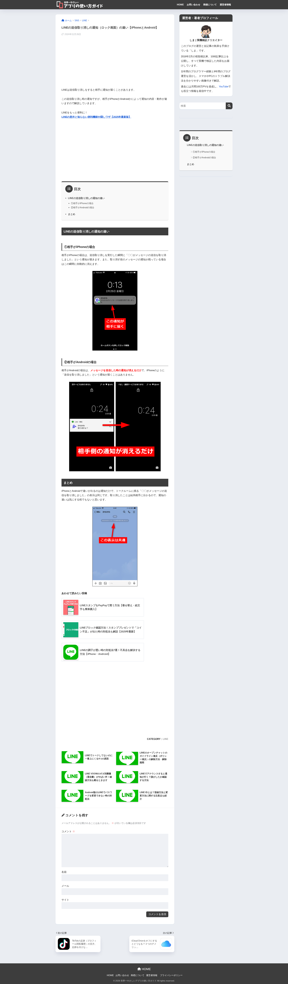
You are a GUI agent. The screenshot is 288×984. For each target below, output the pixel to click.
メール (65, 886)
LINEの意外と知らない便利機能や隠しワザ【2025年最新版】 (96, 117)
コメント (68, 831)
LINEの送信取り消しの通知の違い (86, 198)
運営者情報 (225, 4)
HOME (180, 4)
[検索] (229, 105)
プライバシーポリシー (171, 975)
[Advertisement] (115, 62)
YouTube (223, 86)
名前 (64, 872)
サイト (65, 899)
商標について (210, 4)
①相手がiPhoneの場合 (82, 203)
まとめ (71, 214)
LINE (165, 739)
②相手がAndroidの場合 (82, 207)
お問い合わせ (193, 4)
